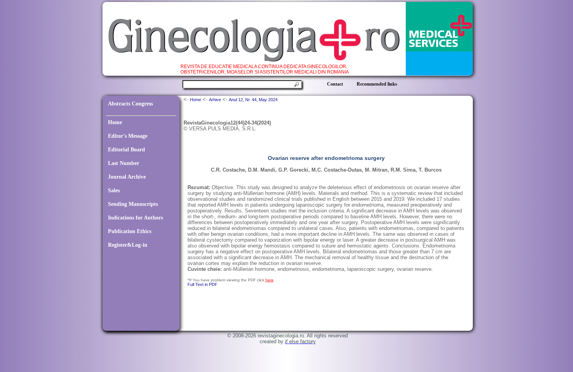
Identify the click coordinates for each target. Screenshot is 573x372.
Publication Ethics (129, 231)
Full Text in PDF (202, 284)
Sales (114, 190)
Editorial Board (126, 150)
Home (115, 122)
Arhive (215, 99)
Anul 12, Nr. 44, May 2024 (253, 99)
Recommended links (377, 84)
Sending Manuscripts (133, 204)
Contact (335, 84)
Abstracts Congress (130, 104)
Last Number (123, 163)
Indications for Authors (135, 218)
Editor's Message (127, 136)
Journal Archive (127, 177)
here (269, 280)
